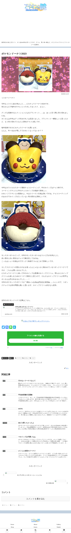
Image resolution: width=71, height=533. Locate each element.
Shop (12, 527)
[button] (61, 347)
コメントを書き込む (35, 499)
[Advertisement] (35, 26)
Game (35, 527)
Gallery (59, 524)
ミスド (33, 358)
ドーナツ (19, 358)
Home (12, 524)
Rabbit (59, 527)
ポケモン (6, 358)
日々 (12, 358)
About (35, 524)
